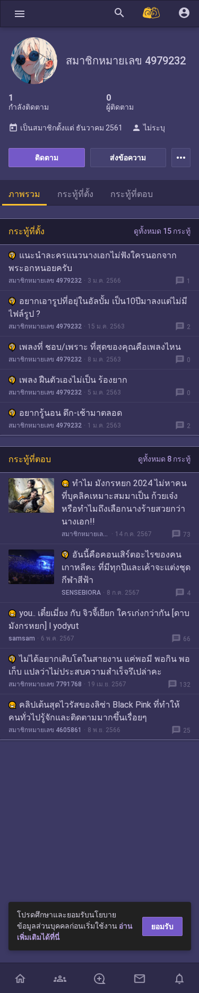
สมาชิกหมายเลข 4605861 (45, 730)
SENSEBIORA (81, 592)
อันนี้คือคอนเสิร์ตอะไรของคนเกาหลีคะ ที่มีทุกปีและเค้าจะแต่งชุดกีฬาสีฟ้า (126, 567)
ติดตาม (46, 157)
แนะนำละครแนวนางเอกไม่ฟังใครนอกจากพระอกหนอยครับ (92, 261)
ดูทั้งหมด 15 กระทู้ (162, 231)
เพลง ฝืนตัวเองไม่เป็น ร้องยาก (73, 380)
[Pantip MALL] (151, 14)
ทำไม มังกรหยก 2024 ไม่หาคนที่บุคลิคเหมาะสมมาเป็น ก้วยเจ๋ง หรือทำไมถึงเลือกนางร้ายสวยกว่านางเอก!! (124, 502)
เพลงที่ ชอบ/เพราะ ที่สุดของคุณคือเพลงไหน (100, 347)
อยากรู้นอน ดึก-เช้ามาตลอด (70, 413)
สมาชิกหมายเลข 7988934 (85, 534)
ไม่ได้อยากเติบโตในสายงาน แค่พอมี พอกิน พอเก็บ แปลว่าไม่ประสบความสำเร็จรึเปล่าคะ (99, 665)
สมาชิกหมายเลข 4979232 (45, 280)
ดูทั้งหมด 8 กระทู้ (164, 459)
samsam (21, 638)
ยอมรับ (162, 926)
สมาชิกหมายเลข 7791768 (45, 684)
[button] (20, 14)
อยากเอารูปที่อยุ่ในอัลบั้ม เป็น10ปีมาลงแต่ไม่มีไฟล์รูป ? (97, 307)
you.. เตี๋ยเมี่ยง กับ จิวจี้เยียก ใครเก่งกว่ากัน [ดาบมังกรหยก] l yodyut (98, 619)
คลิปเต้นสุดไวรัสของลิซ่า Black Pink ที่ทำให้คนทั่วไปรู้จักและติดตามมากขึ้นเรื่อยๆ (94, 711)
